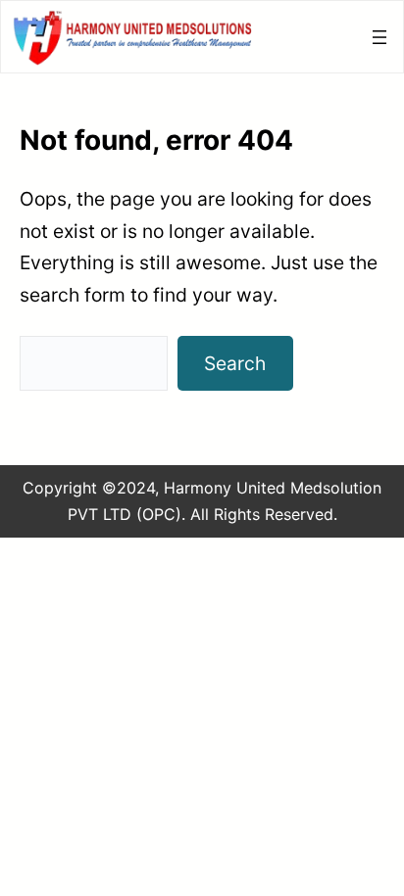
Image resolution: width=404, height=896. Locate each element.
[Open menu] (379, 37)
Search (235, 363)
